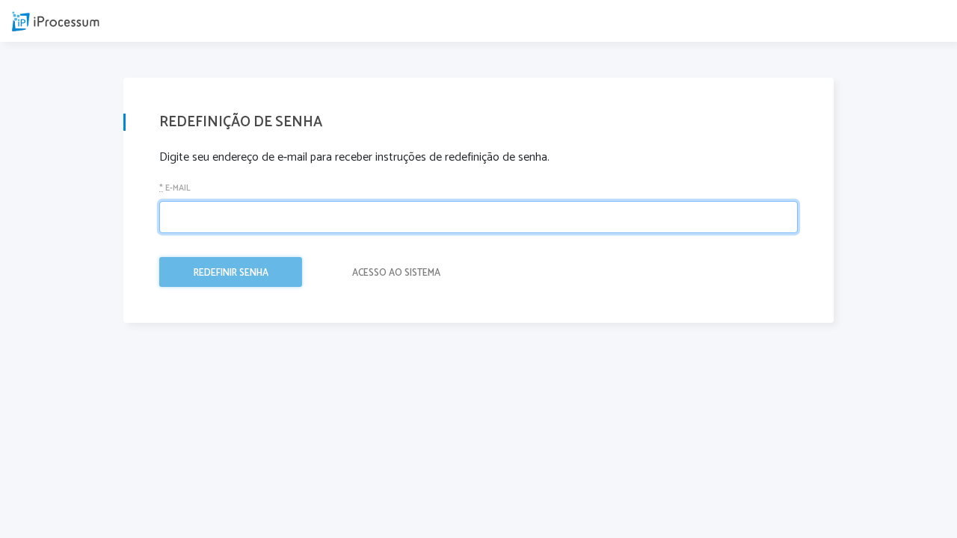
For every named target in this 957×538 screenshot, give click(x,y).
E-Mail (175, 188)
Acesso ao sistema (396, 273)
